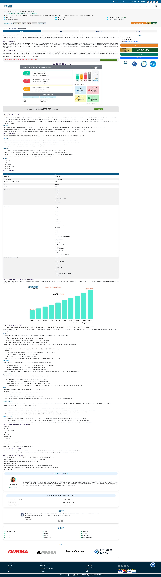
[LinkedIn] (154, 2)
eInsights (146, 6)
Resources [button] (139, 6)
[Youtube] (128, 566)
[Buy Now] (152, 23)
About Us (10, 565)
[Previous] (54, 521)
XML (9, 571)
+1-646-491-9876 (134, 1)
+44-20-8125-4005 (141, 1)
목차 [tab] (61, 31)
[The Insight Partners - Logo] (8, 6)
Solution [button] (132, 6)
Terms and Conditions (45, 567)
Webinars (88, 568)
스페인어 (23, 23)
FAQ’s (41, 570)
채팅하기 (140, 57)
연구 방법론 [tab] (138, 31)
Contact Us (151, 6)
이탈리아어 (35, 23)
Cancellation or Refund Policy (46, 568)
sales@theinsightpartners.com (121, 1)
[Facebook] (148, 2)
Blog (87, 570)
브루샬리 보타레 (13, 484)
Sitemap (87, 571)
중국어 (44, 23)
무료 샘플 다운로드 (138, 23)
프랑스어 (29, 23)
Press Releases (89, 565)
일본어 (40, 23)
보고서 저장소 (8, 28)
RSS (8, 570)
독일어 (19, 23)
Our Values (42, 571)
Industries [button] (119, 6)
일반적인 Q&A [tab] (100, 31)
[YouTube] (157, 2)
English (14, 23)
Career (9, 568)
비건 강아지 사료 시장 (22, 28)
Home (114, 6)
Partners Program (89, 567)
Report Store (126, 6)
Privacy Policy (43, 565)
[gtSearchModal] (156, 6)
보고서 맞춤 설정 (139, 54)
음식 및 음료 (14, 28)
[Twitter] (151, 2)
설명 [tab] (22, 31)
